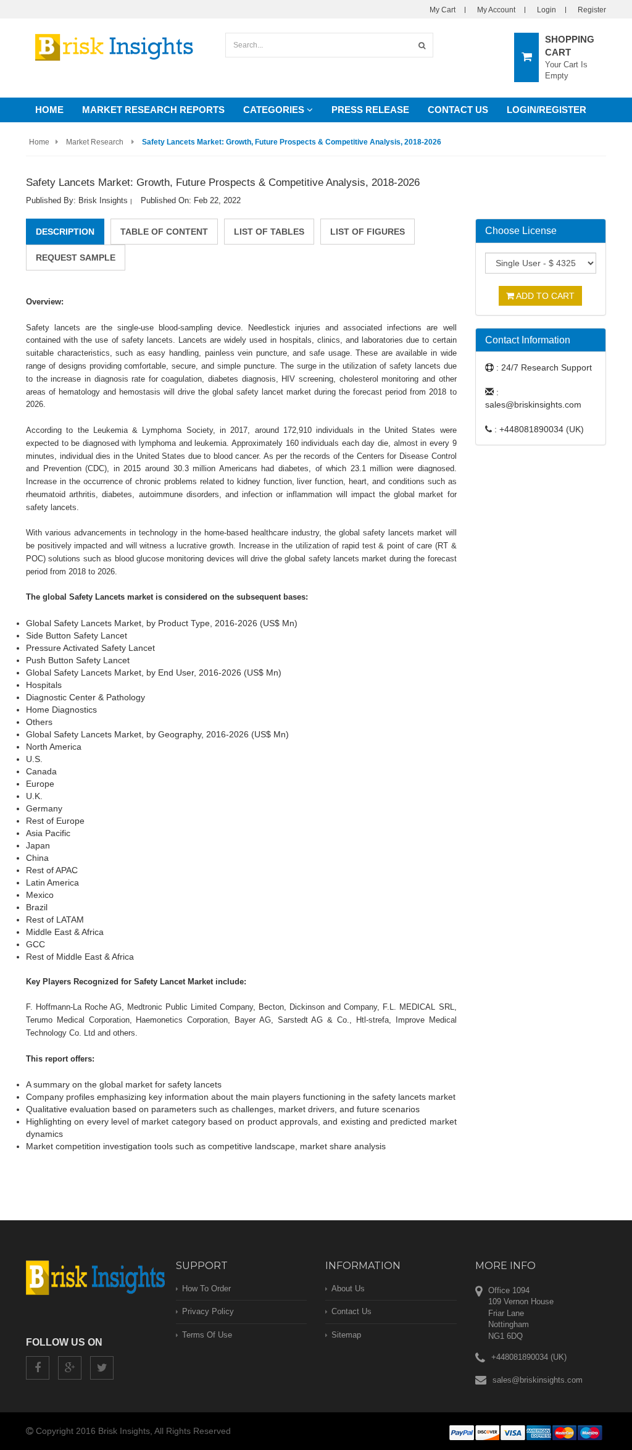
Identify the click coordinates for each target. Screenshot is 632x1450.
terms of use (207, 1334)
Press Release (370, 109)
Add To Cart (544, 296)
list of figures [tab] (367, 232)
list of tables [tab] (269, 232)
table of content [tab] (164, 232)
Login (546, 10)
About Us (348, 1288)
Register (592, 10)
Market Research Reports (153, 109)
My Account (496, 10)
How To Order (206, 1288)
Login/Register (546, 109)
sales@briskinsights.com (538, 1380)
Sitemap (346, 1334)
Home (49, 109)
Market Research (94, 142)
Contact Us (458, 109)
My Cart (442, 10)
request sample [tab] (75, 257)
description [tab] (65, 232)
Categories (275, 109)
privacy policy (208, 1311)
